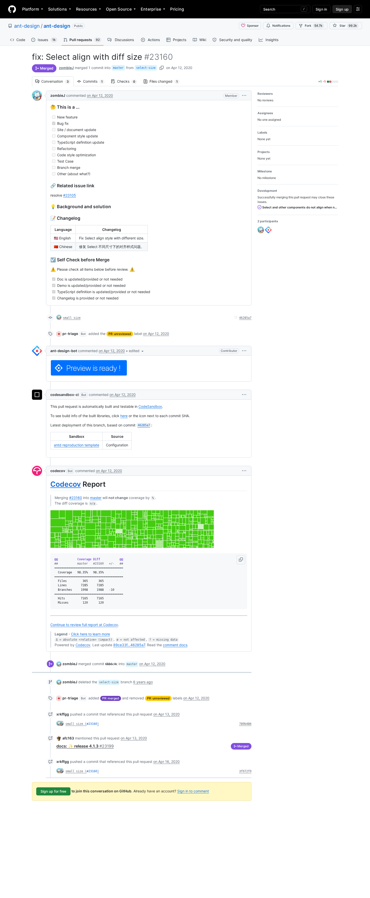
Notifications (281, 25)
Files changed (166, 81)
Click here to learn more (90, 634)
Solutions (57, 9)
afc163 (68, 738)
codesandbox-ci (64, 394)
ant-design (27, 26)
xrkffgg (62, 714)
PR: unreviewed (119, 334)
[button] (244, 95)
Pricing (177, 9)
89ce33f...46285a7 (129, 645)
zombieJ (66, 68)
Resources (86, 9)
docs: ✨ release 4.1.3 (85, 746)
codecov (57, 471)
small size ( (76, 724)
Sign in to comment (193, 791)
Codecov (65, 484)
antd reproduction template (76, 445)
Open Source (119, 9)
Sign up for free (53, 791)
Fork (313, 25)
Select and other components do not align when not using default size (300, 207)
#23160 (75, 498)
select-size (146, 68)
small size (72, 318)
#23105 (69, 195)
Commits (95, 81)
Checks (128, 81)
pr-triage (70, 333)
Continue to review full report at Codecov (84, 625)
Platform (30, 9)
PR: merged (110, 698)
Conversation (57, 81)
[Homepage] (12, 9)
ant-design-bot (63, 351)
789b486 (245, 724)
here (124, 416)
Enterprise (151, 9)
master (118, 68)
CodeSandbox (150, 406)
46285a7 (245, 318)
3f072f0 (245, 771)
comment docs (175, 645)
